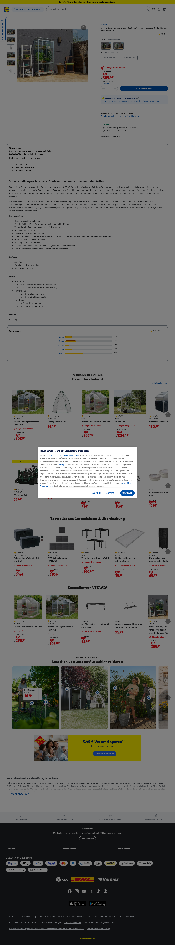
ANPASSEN (110, 493)
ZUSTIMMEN (127, 493)
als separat (63, 464)
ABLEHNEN (96, 493)
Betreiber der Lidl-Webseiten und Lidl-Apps (63, 455)
